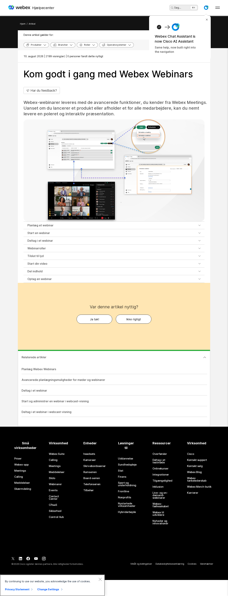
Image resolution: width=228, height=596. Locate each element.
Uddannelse (125, 458)
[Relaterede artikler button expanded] (204, 357)
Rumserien (90, 472)
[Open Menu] (217, 7)
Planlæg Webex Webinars (39, 369)
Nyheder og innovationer (160, 522)
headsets (89, 454)
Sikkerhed (55, 511)
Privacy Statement (17, 589)
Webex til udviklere (158, 513)
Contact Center (54, 497)
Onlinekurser (160, 468)
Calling (18, 477)
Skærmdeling (22, 489)
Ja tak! (94, 319)
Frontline (123, 491)
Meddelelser (22, 483)
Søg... (177, 7)
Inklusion (157, 486)
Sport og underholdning (127, 484)
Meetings (20, 470)
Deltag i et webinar (40, 240)
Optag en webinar (39, 279)
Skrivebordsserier (94, 466)
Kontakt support (197, 460)
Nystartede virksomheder (126, 504)
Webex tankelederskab (196, 479)
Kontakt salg (195, 466)
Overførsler (159, 454)
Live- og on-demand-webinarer (160, 495)
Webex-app (21, 464)
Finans (122, 477)
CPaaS (53, 505)
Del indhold (35, 271)
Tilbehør (88, 490)
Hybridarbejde (127, 512)
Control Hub (56, 517)
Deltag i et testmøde (158, 461)
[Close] (100, 579)
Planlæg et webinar (40, 225)
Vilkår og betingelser (141, 563)
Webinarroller (36, 248)
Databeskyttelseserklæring (170, 563)
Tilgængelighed (162, 480)
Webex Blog (194, 472)
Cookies (192, 563)
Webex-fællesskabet (160, 505)
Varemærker (206, 563)
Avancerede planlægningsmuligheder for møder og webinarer (63, 380)
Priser (17, 458)
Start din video (37, 263)
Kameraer (89, 460)
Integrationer (160, 474)
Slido (52, 478)
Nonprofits (124, 497)
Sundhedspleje (127, 464)
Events (53, 490)
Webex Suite (56, 454)
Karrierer (192, 493)
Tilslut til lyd (35, 256)
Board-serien (91, 478)
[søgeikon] (172, 8)
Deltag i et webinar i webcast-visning (46, 412)
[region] (52, 585)
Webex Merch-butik (199, 486)
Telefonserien (91, 484)
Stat (120, 470)
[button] (206, 7)
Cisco (190, 454)
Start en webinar (38, 233)
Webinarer (55, 484)
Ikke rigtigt (133, 319)
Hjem (22, 23)
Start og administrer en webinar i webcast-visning (55, 401)
